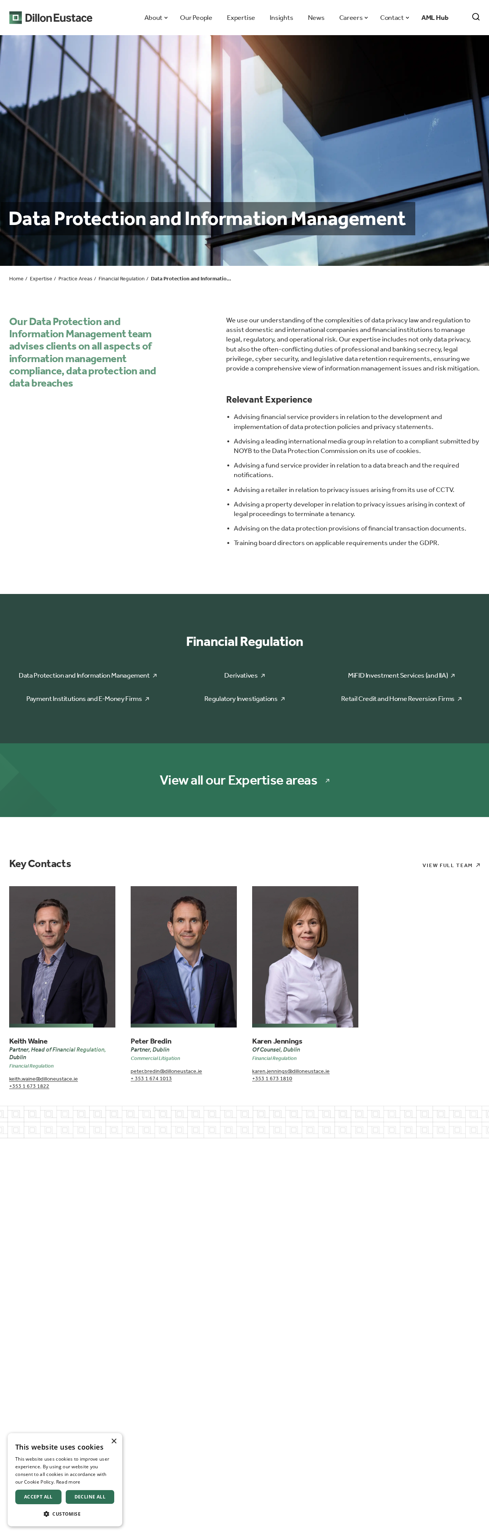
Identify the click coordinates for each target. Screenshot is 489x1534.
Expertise (241, 17)
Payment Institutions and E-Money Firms (84, 698)
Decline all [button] (89, 1497)
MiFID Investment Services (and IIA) (398, 675)
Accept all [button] (38, 1497)
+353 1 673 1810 (272, 1078)
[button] (65, 1514)
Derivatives (240, 675)
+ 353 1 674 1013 (151, 1078)
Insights (281, 17)
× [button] (114, 1441)
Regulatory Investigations (240, 698)
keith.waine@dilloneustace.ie (43, 1079)
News (316, 17)
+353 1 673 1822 (29, 1086)
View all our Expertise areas (238, 780)
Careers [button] (351, 17)
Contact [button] (391, 17)
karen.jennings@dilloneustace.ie (291, 1071)
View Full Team (448, 865)
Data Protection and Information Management (84, 675)
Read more (68, 1482)
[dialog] (65, 1479)
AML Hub (435, 17)
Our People (196, 17)
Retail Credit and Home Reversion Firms (397, 698)
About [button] (153, 17)
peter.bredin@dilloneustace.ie (166, 1071)
